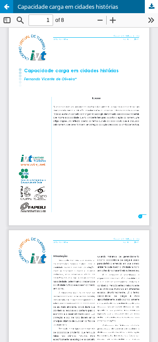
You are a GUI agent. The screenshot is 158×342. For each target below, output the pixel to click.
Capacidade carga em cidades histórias (68, 7)
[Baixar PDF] (151, 6)
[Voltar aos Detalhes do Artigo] (6, 6)
